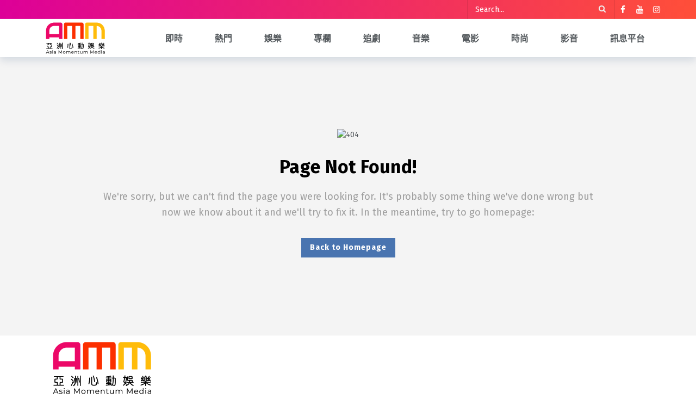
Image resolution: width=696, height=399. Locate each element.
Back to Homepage (348, 247)
